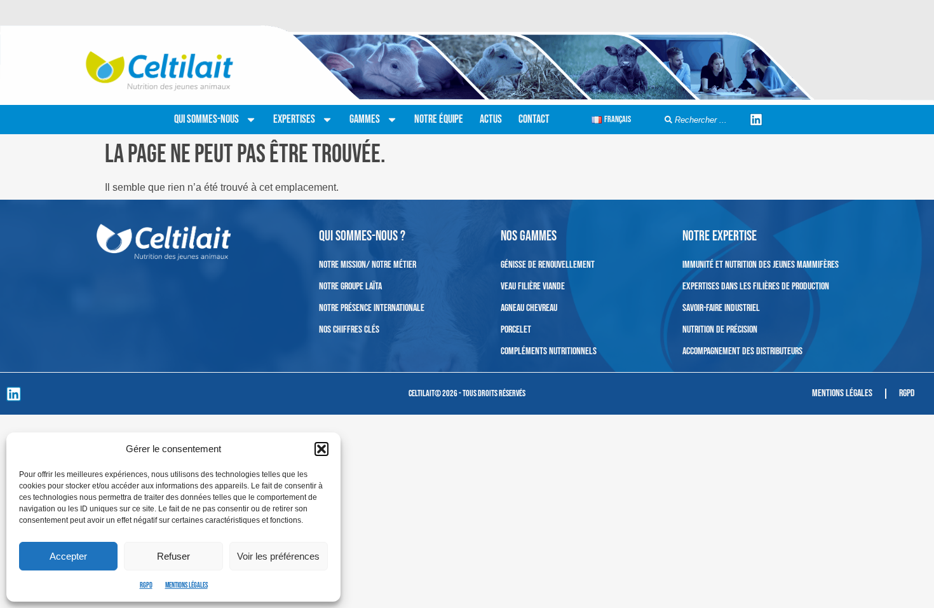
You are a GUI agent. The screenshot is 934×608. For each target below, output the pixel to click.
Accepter (68, 556)
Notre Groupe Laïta (350, 286)
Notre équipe (438, 119)
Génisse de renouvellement (548, 265)
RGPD (146, 585)
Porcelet (516, 330)
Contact (534, 119)
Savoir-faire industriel (721, 308)
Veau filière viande (533, 286)
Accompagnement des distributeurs (742, 351)
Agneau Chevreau (529, 308)
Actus (491, 119)
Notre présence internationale (371, 308)
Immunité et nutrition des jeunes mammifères (760, 265)
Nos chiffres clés (349, 330)
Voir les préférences (278, 556)
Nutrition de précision (719, 330)
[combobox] (702, 120)
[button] (321, 449)
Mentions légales (186, 585)
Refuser (173, 556)
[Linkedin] (756, 119)
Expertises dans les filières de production (755, 286)
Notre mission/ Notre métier (367, 265)
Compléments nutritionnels (549, 351)
